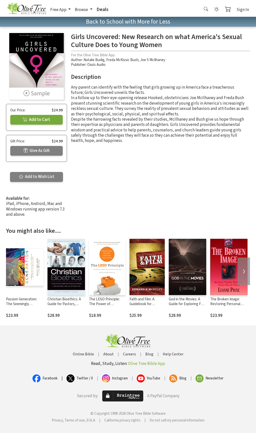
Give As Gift (39, 151)
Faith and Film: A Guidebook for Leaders (142, 304)
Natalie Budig (94, 60)
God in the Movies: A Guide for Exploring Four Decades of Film (187, 304)
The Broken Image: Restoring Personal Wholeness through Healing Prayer (225, 306)
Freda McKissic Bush (122, 60)
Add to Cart (39, 120)
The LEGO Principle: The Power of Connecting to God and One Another (107, 306)
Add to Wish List (39, 177)
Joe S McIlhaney (152, 60)
